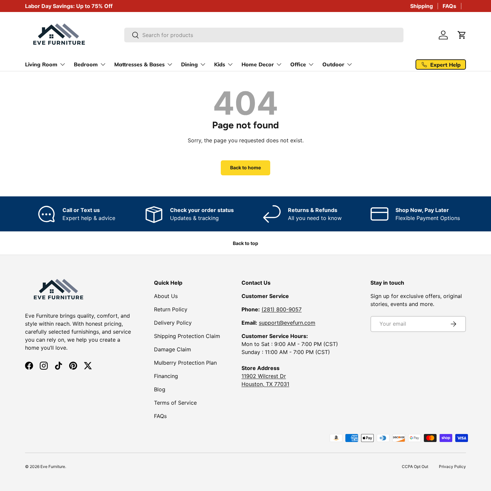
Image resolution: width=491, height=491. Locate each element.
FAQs (449, 6)
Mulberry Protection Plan (185, 362)
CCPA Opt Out (415, 466)
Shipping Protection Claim (187, 336)
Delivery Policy (173, 322)
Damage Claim (172, 349)
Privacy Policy (452, 466)
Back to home (245, 167)
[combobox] (264, 35)
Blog (159, 389)
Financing (166, 376)
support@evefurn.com (287, 322)
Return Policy (170, 309)
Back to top (245, 243)
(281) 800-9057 (282, 309)
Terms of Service (175, 402)
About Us (166, 296)
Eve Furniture (52, 466)
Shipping (421, 6)
